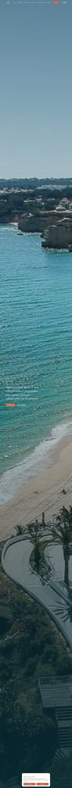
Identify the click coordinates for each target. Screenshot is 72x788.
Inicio (14, 2)
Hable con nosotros (21, 404)
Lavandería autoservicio (41, 2)
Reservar (56, 2)
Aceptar (42, 784)
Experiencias (26, 2)
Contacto (49, 2)
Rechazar (29, 784)
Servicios (32, 2)
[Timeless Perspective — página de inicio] (8, 2)
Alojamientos (19, 2)
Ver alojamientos (10, 404)
